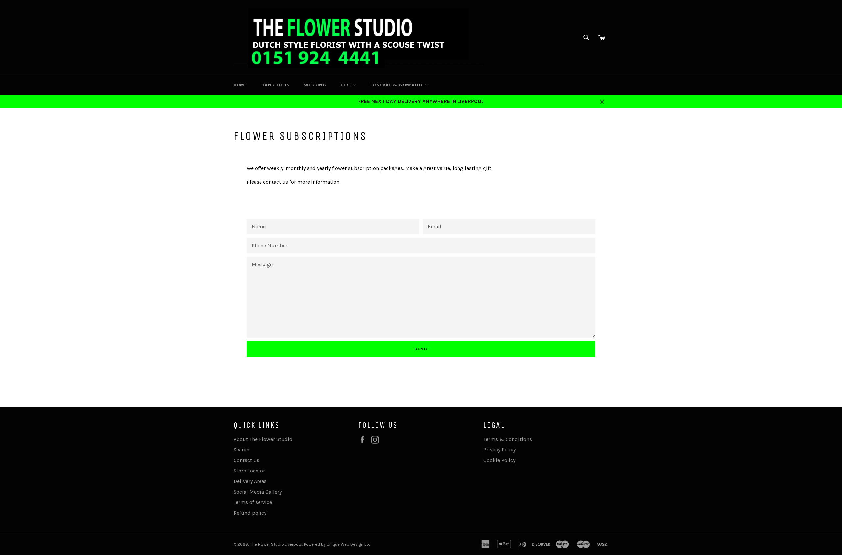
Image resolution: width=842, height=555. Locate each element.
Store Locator (249, 471)
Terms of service (253, 502)
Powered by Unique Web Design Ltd (337, 544)
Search (241, 449)
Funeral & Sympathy (397, 85)
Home (240, 85)
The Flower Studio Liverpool (276, 544)
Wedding (315, 85)
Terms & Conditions (507, 439)
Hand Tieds (275, 85)
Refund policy (250, 513)
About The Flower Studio (263, 439)
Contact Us (246, 460)
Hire (347, 85)
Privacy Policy (499, 449)
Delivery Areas (250, 481)
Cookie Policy (499, 460)
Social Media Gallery (258, 492)
